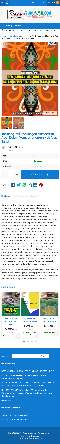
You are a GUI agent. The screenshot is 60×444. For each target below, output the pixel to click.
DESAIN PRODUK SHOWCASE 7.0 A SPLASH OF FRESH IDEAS (27, 371)
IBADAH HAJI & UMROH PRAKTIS (49, 320)
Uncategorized (38, 166)
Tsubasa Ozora (8, 415)
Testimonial (23, 415)
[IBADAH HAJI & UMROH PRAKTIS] (49, 304)
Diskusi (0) (35, 196)
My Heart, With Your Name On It (30, 320)
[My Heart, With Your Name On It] (30, 304)
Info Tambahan (20, 196)
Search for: (6, 356)
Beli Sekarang (41, 174)
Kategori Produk (13, 26)
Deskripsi (5, 196)
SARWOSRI (6, 400)
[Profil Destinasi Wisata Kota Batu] (11, 304)
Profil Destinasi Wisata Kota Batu (10, 322)
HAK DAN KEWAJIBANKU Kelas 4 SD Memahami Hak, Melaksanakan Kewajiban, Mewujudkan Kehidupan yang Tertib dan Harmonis (29, 393)
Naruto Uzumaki (8, 420)
